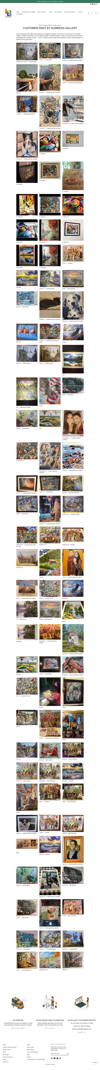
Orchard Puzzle (49, 598)
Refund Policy (30, 1049)
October (70, 263)
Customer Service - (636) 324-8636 (36, 1059)
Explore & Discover (69, 12)
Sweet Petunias (71, 915)
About (50, 12)
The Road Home (50, 288)
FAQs (28, 1054)
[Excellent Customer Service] (82, 1003)
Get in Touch (50, 1028)
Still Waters (71, 394)
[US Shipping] (18, 1003)
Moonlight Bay (74, 949)
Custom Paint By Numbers (28, 12)
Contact (29, 1057)
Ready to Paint (42, 12)
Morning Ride (71, 288)
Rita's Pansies (73, 759)
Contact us (82, 1032)
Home (17, 12)
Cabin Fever (22, 619)
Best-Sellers (58, 12)
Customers (19, 14)
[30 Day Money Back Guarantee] (50, 1003)
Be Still (71, 781)
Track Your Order (18, 1028)
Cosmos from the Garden (75, 82)
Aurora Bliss (48, 59)
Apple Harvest (49, 760)
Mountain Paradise (25, 407)
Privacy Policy (30, 1047)
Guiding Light (33, 61)
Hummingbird (26, 428)
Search (29, 1044)
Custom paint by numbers (75, 60)
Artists (80, 12)
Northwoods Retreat (29, 114)
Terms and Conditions (32, 1052)
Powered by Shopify (50, 1064)
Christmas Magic (75, 514)
